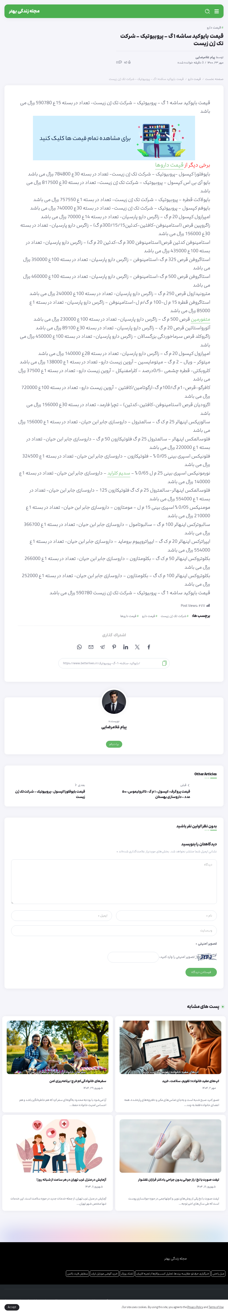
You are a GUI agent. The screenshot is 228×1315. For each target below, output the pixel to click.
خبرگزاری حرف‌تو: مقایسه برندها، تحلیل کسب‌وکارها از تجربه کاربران (172, 1274)
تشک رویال (127, 1274)
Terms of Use (216, 1307)
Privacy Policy (195, 1307)
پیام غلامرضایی (205, 57)
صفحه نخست (214, 79)
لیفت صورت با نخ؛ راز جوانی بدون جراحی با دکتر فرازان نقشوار (178, 1179)
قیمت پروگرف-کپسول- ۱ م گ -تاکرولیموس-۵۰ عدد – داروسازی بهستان (156, 794)
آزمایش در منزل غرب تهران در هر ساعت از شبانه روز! (71, 1179)
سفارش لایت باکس (77, 1274)
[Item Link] (170, 1047)
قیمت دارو (194, 79)
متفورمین (200, 319)
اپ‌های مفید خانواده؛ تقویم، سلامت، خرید (190, 1081)
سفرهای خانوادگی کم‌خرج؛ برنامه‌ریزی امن (77, 1081)
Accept (12, 1307)
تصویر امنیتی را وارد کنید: (177, 956)
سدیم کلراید (118, 473)
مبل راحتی (218, 1274)
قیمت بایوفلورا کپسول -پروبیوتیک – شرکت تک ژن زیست (50, 794)
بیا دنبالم (114, 744)
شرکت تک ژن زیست (173, 616)
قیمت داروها (169, 165)
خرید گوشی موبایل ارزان (104, 1274)
